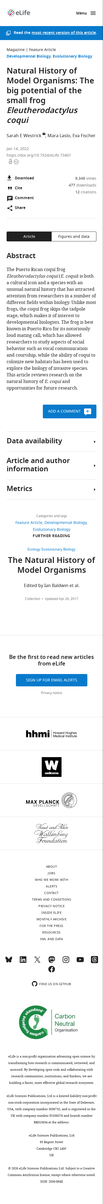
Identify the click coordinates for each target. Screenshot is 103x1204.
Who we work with (51, 880)
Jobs (51, 873)
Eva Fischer (84, 135)
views (85, 178)
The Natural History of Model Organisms (51, 565)
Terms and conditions (51, 899)
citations (85, 192)
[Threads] (94, 962)
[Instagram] (66, 962)
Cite (18, 188)
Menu (81, 13)
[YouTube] (80, 962)
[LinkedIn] (23, 962)
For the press (51, 926)
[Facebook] (51, 971)
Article (29, 236)
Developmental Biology (29, 56)
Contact (51, 893)
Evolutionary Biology (72, 56)
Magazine (16, 50)
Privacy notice (51, 692)
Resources (51, 932)
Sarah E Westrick (24, 135)
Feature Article (42, 50)
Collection (32, 598)
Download (24, 178)
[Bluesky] (9, 962)
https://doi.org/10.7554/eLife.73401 (39, 155)
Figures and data (74, 236)
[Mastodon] (51, 962)
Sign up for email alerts (51, 680)
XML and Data (51, 939)
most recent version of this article (64, 33)
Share (20, 208)
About (51, 866)
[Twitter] (37, 962)
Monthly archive (52, 919)
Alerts (51, 886)
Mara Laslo (59, 135)
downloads (82, 185)
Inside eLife (51, 912)
